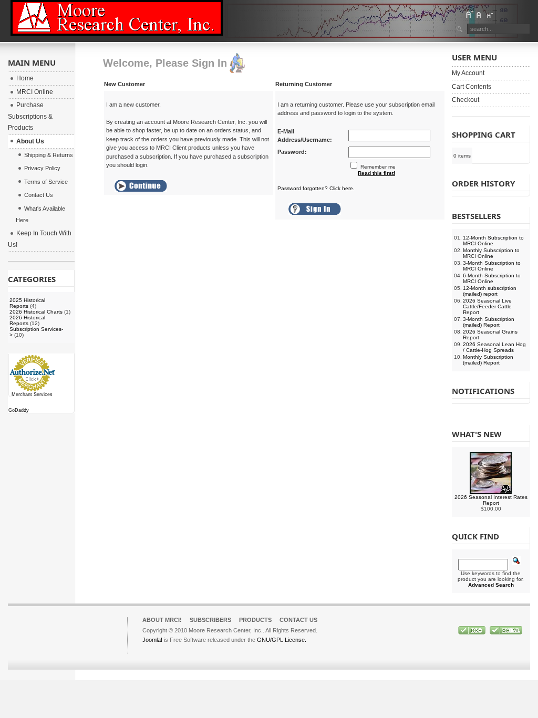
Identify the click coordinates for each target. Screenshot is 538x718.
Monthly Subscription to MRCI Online (491, 253)
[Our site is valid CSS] (472, 632)
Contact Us (298, 620)
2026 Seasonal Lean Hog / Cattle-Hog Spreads (494, 347)
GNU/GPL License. (281, 640)
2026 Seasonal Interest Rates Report (490, 500)
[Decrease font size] (489, 14)
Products (255, 620)
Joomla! (152, 640)
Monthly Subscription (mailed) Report (488, 360)
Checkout (465, 99)
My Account (468, 73)
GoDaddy (18, 410)
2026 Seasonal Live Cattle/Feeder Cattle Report (487, 306)
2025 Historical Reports (27, 303)
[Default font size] (479, 14)
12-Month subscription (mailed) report (489, 291)
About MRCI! (162, 620)
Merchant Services (32, 394)
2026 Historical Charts (36, 312)
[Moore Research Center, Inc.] (117, 18)
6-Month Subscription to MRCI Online (492, 278)
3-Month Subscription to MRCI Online (492, 266)
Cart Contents (471, 86)
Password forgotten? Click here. (316, 188)
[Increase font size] (469, 14)
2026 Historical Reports (27, 320)
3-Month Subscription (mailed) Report (488, 322)
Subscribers (210, 620)
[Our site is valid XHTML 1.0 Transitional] (506, 632)
